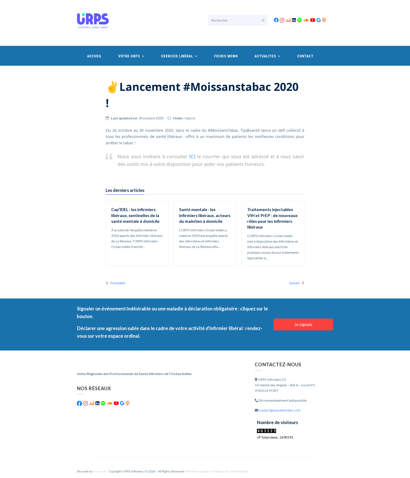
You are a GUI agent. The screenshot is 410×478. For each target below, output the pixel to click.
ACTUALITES (266, 56)
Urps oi (189, 118)
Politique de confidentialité (230, 471)
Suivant (294, 283)
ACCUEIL (94, 56)
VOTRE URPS (129, 56)
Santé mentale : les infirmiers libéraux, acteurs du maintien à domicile (204, 215)
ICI (191, 156)
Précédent (117, 283)
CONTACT (305, 56)
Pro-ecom (100, 471)
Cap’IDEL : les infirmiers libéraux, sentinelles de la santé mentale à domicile (135, 215)
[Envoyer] (263, 20)
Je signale (303, 324)
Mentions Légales (198, 471)
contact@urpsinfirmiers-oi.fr (280, 410)
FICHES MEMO (226, 56)
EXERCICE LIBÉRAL (177, 56)
